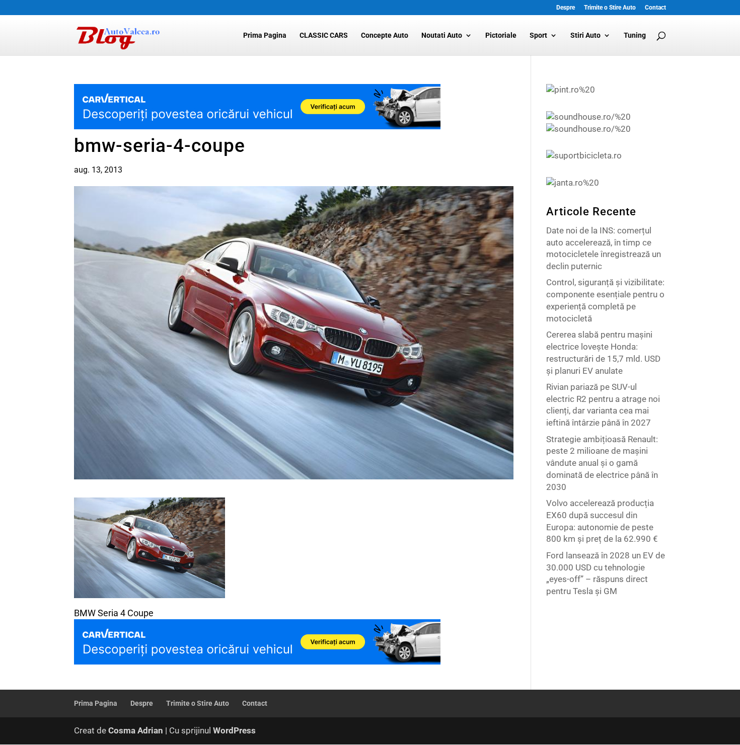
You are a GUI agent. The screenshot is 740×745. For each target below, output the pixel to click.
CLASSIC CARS (324, 35)
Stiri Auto (585, 35)
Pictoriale (500, 35)
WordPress (234, 730)
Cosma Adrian (135, 730)
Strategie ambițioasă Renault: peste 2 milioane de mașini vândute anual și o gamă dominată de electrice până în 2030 (602, 463)
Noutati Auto (441, 35)
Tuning (635, 35)
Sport (538, 35)
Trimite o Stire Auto (610, 8)
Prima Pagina (264, 35)
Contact (655, 8)
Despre (565, 8)
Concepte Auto (384, 35)
